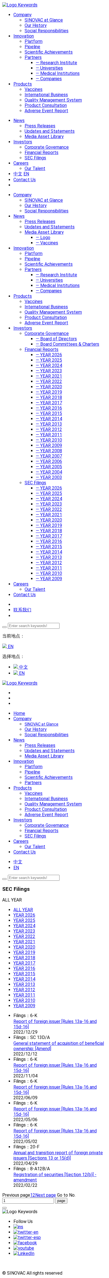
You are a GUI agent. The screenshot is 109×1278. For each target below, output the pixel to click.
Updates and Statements (50, 131)
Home (19, 713)
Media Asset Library (44, 136)
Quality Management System (53, 100)
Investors (22, 328)
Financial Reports (41, 152)
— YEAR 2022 (49, 381)
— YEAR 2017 (49, 402)
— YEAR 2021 (49, 376)
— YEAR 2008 (49, 450)
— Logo (43, 237)
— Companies (49, 78)
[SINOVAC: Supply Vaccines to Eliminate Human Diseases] (19, 5)
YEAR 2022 (24, 936)
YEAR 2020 (24, 947)
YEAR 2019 (24, 952)
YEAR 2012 (24, 989)
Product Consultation (46, 105)
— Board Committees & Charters (67, 344)
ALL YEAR (23, 909)
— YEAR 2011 (49, 434)
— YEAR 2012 (49, 429)
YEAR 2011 (24, 995)
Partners (33, 57)
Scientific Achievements (49, 52)
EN (26, 173)
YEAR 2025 (24, 920)
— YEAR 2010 (49, 440)
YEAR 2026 (24, 915)
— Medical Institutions (58, 73)
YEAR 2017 (24, 963)
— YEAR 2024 (49, 365)
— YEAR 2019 (49, 392)
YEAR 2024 (24, 925)
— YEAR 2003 (49, 477)
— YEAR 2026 (49, 354)
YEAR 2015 (24, 973)
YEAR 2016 (24, 968)
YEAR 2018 (24, 957)
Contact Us (24, 179)
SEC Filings (35, 157)
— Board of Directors (56, 338)
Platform (33, 41)
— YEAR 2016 (49, 408)
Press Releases (40, 126)
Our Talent (35, 168)
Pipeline (32, 46)
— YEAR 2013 (49, 424)
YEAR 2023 (24, 931)
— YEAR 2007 (49, 456)
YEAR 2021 (24, 941)
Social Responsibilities (46, 30)
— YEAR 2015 (49, 413)
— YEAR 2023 (49, 370)
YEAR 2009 (24, 1005)
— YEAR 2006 (49, 461)
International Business (46, 94)
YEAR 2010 (24, 1000)
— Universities (49, 68)
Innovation (23, 248)
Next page (45, 1195)
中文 (17, 173)
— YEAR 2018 (49, 397)
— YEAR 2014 (49, 418)
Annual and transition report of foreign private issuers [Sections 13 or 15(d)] (58, 1155)
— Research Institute (56, 62)
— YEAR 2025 (49, 360)
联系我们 (22, 609)
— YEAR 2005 (49, 466)
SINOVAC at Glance (44, 20)
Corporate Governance (47, 147)
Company (22, 195)
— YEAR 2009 (49, 445)
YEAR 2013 (24, 984)
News (19, 216)
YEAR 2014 (24, 979)
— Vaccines (47, 242)
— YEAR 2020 (49, 386)
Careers (21, 584)
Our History (36, 25)
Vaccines (33, 89)
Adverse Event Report (46, 110)
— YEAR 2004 (49, 472)
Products (22, 296)
